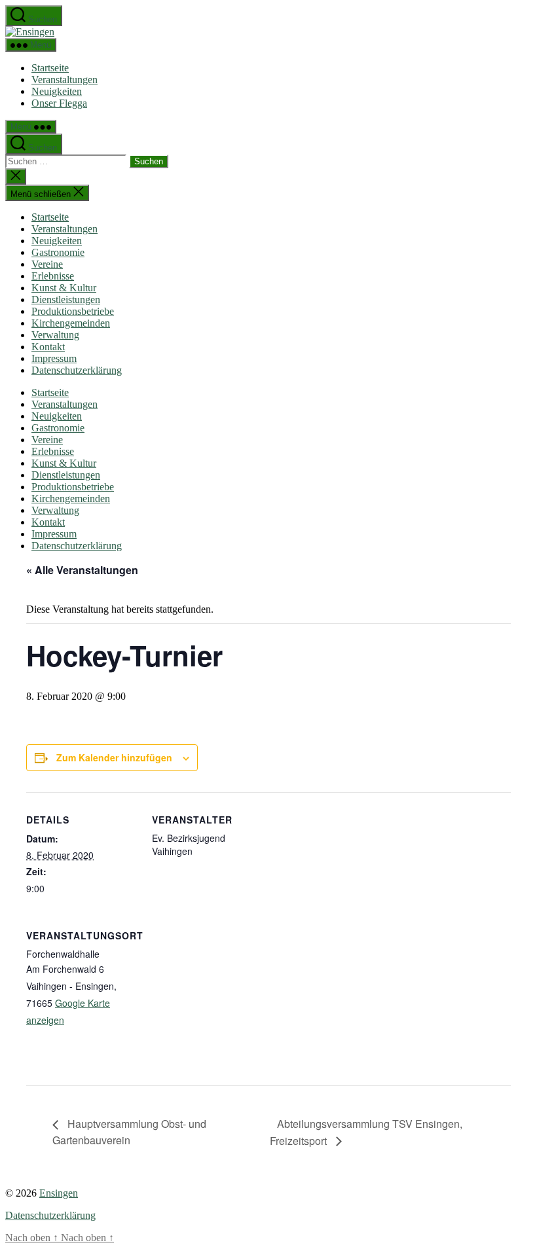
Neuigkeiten (56, 91)
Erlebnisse (52, 275)
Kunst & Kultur (63, 287)
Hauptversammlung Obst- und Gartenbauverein (129, 1132)
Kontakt (48, 346)
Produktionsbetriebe (72, 311)
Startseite (50, 67)
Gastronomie (57, 252)
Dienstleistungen (65, 299)
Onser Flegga (59, 103)
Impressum (54, 358)
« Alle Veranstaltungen (82, 569)
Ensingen (58, 1193)
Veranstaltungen (64, 79)
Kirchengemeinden (70, 323)
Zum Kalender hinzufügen (114, 757)
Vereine (47, 264)
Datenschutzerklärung (76, 370)
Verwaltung (55, 334)
